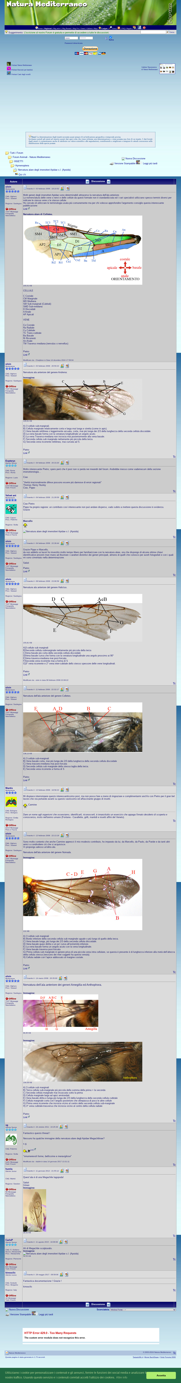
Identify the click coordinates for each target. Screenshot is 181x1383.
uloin (8, 186)
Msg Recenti (66, 28)
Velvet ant (10, 495)
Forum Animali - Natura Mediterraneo (31, 157)
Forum (40, 28)
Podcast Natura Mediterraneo (21, 65)
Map (95, 28)
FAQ (123, 28)
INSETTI (18, 161)
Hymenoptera (22, 165)
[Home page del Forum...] (36, 28)
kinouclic (10, 1272)
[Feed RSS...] (119, 28)
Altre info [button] (121, 1377)
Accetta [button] (161, 1375)
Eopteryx (10, 461)
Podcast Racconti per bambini (22, 70)
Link (25, 209)
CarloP (9, 1240)
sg (6, 1125)
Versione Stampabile (124, 163)
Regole (129, 28)
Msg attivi (57, 28)
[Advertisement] (91, 101)
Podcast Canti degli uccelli (21, 74)
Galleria (89, 28)
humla (8, 1169)
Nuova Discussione (135, 158)
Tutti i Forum (16, 153)
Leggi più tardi (150, 163)
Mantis (9, 788)
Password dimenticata (74, 43)
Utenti (83, 28)
